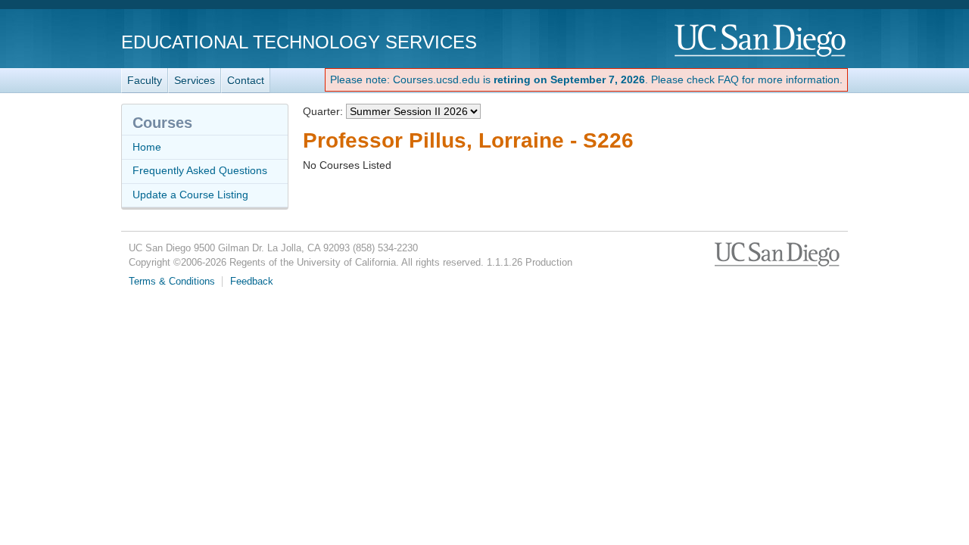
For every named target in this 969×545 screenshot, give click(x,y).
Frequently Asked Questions (199, 170)
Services (194, 80)
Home (146, 147)
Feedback (251, 281)
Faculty (144, 80)
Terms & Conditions (172, 281)
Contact (245, 80)
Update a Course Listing (190, 194)
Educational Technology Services (299, 42)
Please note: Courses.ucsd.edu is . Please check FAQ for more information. (586, 79)
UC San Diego (761, 41)
